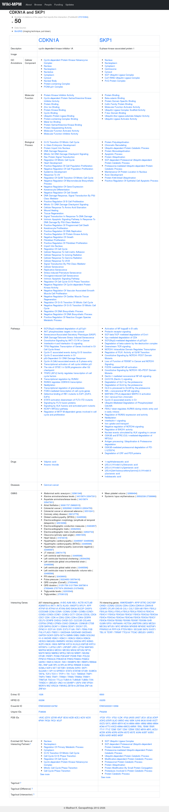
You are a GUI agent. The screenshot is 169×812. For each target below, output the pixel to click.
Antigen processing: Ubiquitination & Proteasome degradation (128, 443)
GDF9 (56, 635)
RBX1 (130, 629)
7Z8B (113, 729)
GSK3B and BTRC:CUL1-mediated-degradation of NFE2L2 (128, 437)
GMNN (69, 635)
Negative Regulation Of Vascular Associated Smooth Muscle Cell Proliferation (69, 292)
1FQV (102, 717)
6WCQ (126, 726)
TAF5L (42, 673)
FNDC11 (56, 632)
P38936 (42, 711)
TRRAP (117, 632)
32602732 (88, 531)
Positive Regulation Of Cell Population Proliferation (68, 165)
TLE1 (73, 673)
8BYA (143, 729)
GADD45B (76, 632)
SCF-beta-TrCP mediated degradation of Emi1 (126, 334)
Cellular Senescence (54, 266)
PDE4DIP (65, 656)
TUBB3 (84, 679)
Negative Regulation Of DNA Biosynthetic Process (68, 314)
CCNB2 (82, 611)
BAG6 (74, 608)
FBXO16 (150, 611)
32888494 (131, 493)
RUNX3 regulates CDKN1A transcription (63, 381)
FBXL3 (111, 611)
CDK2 (61, 617)
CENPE (103, 608)
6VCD (114, 726)
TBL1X (103, 632)
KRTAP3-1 (44, 647)
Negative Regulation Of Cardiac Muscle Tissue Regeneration (66, 298)
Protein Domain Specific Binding (120, 101)
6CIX (88, 717)
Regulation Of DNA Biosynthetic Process (63, 311)
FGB (90, 629)
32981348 (76, 493)
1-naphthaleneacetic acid (117, 461)
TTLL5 (59, 679)
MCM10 (50, 650)
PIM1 (79, 656)
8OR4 (120, 732)
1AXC (41, 717)
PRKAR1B (61, 658)
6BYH (120, 723)
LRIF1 (59, 647)
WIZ (49, 685)
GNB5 (82, 635)
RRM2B (77, 664)
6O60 (102, 726)
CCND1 (89, 611)
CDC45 (79, 614)
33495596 (81, 517)
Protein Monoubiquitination (117, 151)
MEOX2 (66, 650)
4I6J (127, 720)
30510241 (89, 511)
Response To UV (52, 174)
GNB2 (76, 635)
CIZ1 (70, 620)
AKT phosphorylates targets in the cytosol (64, 331)
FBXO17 (104, 614)
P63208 (103, 711)
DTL (85, 626)
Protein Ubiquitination (115, 156)
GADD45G (87, 632)
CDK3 (67, 617)
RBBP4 (85, 661)
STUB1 (84, 670)
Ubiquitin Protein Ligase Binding (59, 115)
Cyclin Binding (51, 112)
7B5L (139, 726)
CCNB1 (74, 611)
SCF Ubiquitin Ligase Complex (119, 74)
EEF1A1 (52, 629)
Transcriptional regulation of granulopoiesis (64, 387)
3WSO (121, 720)
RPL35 (63, 664)
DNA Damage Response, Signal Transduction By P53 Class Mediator (69, 197)
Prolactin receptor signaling (118, 331)
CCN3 (52, 611)
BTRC (143, 602)
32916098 (61, 522)
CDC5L (86, 614)
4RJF (60, 717)
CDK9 (132, 605)
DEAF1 (71, 626)
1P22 (125, 717)
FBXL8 (133, 611)
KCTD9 (127, 623)
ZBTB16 (72, 685)
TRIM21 (63, 676)
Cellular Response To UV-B (57, 260)
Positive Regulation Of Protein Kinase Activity (66, 234)
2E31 (143, 717)
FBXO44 (120, 617)
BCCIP (81, 608)
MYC (118, 626)
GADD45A (65, 632)
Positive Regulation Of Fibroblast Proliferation (65, 243)
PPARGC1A (105, 629)
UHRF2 (150, 632)
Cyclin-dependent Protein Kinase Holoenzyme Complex (66, 61)
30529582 (67, 508)
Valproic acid (50, 461)
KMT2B (84, 644)
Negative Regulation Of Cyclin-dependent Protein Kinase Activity (67, 286)
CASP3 (88, 608)
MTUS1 (111, 626)
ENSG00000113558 (109, 705)
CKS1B (118, 608)
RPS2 (70, 664)
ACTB (81, 602)
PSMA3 (77, 658)
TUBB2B (76, 679)
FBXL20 (103, 611)
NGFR (42, 653)
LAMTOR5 (137, 623)
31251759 (63, 585)
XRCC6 (54, 685)
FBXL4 (118, 611)
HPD (84, 641)
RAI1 (64, 661)
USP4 (78, 682)
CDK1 (48, 617)
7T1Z (107, 729)
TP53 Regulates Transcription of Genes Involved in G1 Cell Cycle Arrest (70, 348)
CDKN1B (149, 605)
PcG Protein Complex (115, 80)
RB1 (79, 661)
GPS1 (109, 623)
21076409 (78, 588)
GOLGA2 (90, 635)
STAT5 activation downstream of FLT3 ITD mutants (68, 399)
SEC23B (138, 629)
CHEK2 (57, 620)
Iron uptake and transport (117, 423)
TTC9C (134, 632)
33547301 (91, 496)
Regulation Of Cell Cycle (55, 248)
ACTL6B (88, 602)
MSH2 (74, 650)
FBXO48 (129, 617)
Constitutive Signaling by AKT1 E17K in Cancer (66, 340)
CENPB (49, 620)
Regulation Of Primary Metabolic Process (64, 747)
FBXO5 (136, 617)
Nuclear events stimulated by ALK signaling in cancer (130, 432)
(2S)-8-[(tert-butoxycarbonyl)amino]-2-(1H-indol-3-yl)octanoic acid (128, 472)
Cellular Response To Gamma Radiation (63, 257)
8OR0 (108, 732)
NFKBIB (133, 626)
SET (54, 667)
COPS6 (42, 623)
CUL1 (125, 608)
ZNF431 (42, 688)
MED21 (152, 623)
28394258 (84, 558)
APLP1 (82, 605)
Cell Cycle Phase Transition (57, 770)
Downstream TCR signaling (118, 346)
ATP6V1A (53, 608)
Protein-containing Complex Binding (61, 118)
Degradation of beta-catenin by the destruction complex (131, 343)
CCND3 (49, 614)
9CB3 (102, 735)
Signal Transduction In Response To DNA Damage (68, 216)
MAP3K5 (89, 647)
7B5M (145, 726)
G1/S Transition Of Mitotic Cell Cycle (61, 142)
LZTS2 (81, 647)
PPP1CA (116, 629)
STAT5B (77, 670)
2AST (138, 717)
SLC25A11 (44, 670)
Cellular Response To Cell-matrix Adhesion (64, 251)
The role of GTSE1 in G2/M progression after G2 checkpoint (67, 369)
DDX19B (139, 608)
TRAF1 (55, 676)
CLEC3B (78, 620)
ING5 (54, 644)
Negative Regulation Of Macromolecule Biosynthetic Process (69, 182)
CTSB (91, 623)
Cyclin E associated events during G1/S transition (68, 352)
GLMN (103, 623)
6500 (102, 694)
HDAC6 (86, 638)
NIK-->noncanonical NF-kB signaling (122, 390)
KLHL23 (77, 644)
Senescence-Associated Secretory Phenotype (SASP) (70, 334)
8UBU (151, 732)
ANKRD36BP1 (127, 602)
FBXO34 (154, 614)
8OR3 (114, 732)
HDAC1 (55, 638)
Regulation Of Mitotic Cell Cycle (59, 159)
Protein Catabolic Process (117, 773)
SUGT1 (152, 629)
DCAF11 (56, 626)
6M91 (137, 723)
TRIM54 (78, 676)
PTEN (124, 629)
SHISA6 (70, 667)
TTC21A (126, 632)
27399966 (151, 496)
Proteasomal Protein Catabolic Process (123, 761)
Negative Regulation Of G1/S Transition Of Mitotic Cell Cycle (70, 307)
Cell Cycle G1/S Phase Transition (60, 755)
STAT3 (69, 670)
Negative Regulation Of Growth (58, 237)
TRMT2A (43, 679)
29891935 (80, 534)
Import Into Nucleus (53, 245)
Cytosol (47, 77)
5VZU (102, 723)
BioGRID (18, 31)
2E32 (149, 717)
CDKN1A (49, 39)
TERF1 (110, 632)
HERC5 (42, 641)
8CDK (102, 732)
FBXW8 (142, 620)
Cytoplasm (49, 74)
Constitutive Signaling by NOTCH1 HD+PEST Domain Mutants (130, 371)
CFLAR (111, 608)
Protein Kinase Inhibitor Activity (59, 95)
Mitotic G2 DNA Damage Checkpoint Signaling (66, 153)
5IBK (132, 720)
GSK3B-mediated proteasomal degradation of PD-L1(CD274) (128, 449)
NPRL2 (63, 653)
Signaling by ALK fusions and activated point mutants (69, 405)
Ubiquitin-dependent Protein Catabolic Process (127, 148)
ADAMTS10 (44, 605)
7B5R (151, 726)
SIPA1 (78, 667)
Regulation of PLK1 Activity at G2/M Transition (127, 352)
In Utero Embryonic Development (60, 145)
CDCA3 (118, 605)
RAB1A (50, 661)
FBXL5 (125, 611)
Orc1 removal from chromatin (119, 396)
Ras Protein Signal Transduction (59, 156)
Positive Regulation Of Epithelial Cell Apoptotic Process (131, 180)
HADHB (47, 638)
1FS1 (108, 717)
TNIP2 (42, 676)
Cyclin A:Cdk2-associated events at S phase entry (68, 361)
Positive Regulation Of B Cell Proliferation (64, 201)
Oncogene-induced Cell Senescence (61, 275)
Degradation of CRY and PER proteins (123, 453)
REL (41, 664)
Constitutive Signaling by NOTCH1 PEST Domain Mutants (128, 357)
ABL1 (74, 602)
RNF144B (48, 664)
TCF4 (48, 673)
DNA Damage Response (55, 151)
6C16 (126, 723)
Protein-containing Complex (57, 83)
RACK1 (57, 661)
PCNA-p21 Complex (53, 86)
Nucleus (48, 65)
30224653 (64, 579)
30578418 (74, 579)
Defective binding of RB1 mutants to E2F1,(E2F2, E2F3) (67, 395)
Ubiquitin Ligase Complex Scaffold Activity (125, 109)
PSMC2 (85, 658)
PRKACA (51, 658)
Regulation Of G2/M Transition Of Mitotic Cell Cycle (68, 177)
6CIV (83, 717)
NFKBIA (125, 626)
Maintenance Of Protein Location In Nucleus (126, 171)
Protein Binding (51, 104)
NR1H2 (70, 653)
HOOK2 (69, 641)
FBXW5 (126, 620)
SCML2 (42, 667)
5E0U (65, 717)
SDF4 (49, 667)
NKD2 (48, 653)
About (29, 4)
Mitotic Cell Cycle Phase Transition (60, 767)
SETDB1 (61, 667)
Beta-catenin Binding (115, 98)
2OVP (155, 717)
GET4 (63, 635)
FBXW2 (118, 620)
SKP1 (106, 39)
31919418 (62, 537)
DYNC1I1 (43, 629)
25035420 (68, 588)
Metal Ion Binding (52, 121)
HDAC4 (79, 638)
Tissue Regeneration (54, 213)
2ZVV (47, 717)
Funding (58, 4)
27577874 (58, 588)
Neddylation (49, 384)
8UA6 (138, 732)
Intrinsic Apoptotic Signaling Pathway (62, 278)
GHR (149, 620)
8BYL (149, 729)
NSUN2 (85, 653)
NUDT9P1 (151, 626)
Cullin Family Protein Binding (118, 104)
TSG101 (52, 679)
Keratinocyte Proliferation (56, 228)
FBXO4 (103, 617)
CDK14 (54, 617)
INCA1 (48, 644)
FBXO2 (111, 614)
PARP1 (49, 656)
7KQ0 (47, 720)
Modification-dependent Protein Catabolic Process (128, 758)
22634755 (87, 508)
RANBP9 (72, 661)
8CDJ (155, 729)
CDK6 (80, 617)
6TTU (108, 726)
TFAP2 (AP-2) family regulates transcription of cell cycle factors (68, 374)
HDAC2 (71, 638)
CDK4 (74, 617)
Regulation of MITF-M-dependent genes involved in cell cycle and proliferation (70, 413)
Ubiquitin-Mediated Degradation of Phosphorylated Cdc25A (128, 404)
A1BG (63, 602)
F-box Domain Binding (115, 112)
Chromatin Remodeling (115, 145)
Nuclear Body (50, 80)
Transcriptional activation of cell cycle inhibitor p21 (68, 364)
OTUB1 (42, 656)
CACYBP (151, 602)
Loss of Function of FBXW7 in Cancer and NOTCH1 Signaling (129, 363)
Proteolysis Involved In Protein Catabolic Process (128, 770)
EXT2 (65, 629)
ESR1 (59, 629)
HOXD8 (77, 641)
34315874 (81, 496)
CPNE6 (57, 623)
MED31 (58, 650)
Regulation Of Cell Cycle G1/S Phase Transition (67, 281)
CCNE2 (65, 614)
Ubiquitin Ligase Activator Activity (121, 118)
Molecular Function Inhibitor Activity (61, 133)
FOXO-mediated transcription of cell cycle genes (67, 390)
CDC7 (41, 617)
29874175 (60, 552)
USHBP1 (70, 682)
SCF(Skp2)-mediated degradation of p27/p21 (65, 328)
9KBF (120, 735)
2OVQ (102, 720)
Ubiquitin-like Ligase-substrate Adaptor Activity (127, 115)
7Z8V (124, 729)
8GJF (59, 720)
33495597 (78, 540)
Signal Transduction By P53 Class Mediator (64, 263)
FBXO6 (144, 617)
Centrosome (110, 68)
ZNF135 (88, 685)
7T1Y (102, 729)
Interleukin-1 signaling (115, 420)
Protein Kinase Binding (55, 109)
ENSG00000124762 (48, 705)
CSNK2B (83, 623)
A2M (69, 602)
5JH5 (137, 720)
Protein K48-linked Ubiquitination (120, 177)
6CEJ (77, 717)
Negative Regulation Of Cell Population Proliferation (68, 168)
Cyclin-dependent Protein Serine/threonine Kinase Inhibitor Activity (67, 99)
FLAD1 (47, 632)
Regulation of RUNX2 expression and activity (126, 414)
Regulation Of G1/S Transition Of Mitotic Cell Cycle (68, 302)
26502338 (141, 496)
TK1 (68, 673)
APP (89, 605)
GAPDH (42, 635)
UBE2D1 (53, 682)
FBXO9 (110, 620)
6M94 (155, 723)
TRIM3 (70, 676)
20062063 (75, 528)
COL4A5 (87, 620)
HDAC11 (63, 638)
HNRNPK (60, 641)
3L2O (114, 720)
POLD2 (86, 656)
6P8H (41, 720)
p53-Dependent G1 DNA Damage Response (65, 358)
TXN (91, 679)
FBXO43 (111, 617)
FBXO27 (129, 614)
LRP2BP (67, 647)
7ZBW (131, 729)
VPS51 (89, 682)
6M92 (143, 723)
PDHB (73, 656)
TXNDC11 (43, 682)
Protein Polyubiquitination (117, 142)
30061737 (65, 505)
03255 (102, 700)
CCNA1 (58, 611)
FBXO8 (103, 620)
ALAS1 (66, 605)
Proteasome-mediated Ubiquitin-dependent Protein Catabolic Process (129, 167)
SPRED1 (60, 670)
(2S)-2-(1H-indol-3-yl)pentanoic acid (121, 467)
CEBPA (87, 617)
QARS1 (42, 661)
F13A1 (72, 629)
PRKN (70, 658)
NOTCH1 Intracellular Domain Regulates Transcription (130, 349)
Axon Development (114, 174)
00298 (41, 700)
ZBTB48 (80, 685)
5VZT (155, 720)
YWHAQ (63, 685)
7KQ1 (53, 720)
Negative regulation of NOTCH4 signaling (124, 426)
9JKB (108, 735)
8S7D (126, 732)
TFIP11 (62, 673)
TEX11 (54, 673)
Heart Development (53, 162)
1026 (41, 694)
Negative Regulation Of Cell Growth (61, 192)
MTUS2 (80, 650)
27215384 (83, 16)
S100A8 (85, 664)
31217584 (73, 585)
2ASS (132, 717)
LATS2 (52, 647)
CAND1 (103, 605)
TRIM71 (86, 676)
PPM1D (42, 658)
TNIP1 (89, 673)
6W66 (120, 726)
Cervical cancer (51, 484)
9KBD (114, 735)
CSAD (65, 623)
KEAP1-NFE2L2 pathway (56, 408)
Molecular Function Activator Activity (61, 130)
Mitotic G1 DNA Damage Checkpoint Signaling (66, 204)
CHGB (65, 620)
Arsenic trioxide (51, 464)
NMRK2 (55, 653)
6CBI (71, 717)
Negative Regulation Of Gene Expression (63, 186)
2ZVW (54, 717)
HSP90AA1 (118, 623)
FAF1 (78, 629)
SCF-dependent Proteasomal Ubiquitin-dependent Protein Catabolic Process (128, 161)
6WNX (133, 726)
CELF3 (42, 620)
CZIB (41, 626)
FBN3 (84, 629)
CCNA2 (66, 611)
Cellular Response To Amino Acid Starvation (65, 207)
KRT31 (92, 644)
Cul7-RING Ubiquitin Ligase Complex (122, 77)
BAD (68, 608)
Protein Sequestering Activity (58, 127)
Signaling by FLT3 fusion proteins (60, 402)
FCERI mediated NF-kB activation (121, 367)
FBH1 (146, 608)
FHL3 (41, 632)
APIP (137, 602)
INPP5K (62, 644)
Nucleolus (48, 71)
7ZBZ (137, 729)
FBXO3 (136, 614)
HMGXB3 (50, 641)
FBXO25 (120, 614)
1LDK (120, 717)
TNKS (48, 676)
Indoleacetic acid (113, 476)
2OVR (109, 720)
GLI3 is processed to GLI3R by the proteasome (127, 387)
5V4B (149, 720)
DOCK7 (79, 626)
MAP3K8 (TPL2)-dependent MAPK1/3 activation (128, 393)
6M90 (132, 723)
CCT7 (72, 614)
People (48, 4)
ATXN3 (62, 608)
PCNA (57, 656)
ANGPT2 (74, 605)
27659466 (72, 582)
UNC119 (62, 682)
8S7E (132, 732)
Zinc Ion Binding (51, 106)
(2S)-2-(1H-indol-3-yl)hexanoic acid (121, 464)
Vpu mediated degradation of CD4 (121, 337)
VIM (84, 682)
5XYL (108, 723)
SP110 (52, 670)
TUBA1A (67, 679)
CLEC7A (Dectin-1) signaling (118, 379)
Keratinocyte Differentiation (57, 189)
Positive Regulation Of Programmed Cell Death (66, 225)
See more (45, 774)
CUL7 (131, 608)
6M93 (149, 723)
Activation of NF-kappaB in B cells (121, 328)
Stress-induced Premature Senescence (62, 272)
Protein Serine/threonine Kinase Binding (63, 124)
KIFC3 (69, 644)
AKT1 (53, 605)
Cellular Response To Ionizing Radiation (63, 254)
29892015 (75, 505)
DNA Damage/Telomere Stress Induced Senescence (69, 337)
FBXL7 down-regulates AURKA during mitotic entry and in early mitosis (131, 410)
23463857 (91, 525)
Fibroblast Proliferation (54, 240)
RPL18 (56, 664)
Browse (38, 4)
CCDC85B (43, 611)
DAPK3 (47, 626)
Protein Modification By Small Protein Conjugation (128, 767)
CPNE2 (50, 623)
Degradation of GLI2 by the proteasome (123, 384)
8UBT (144, 732)
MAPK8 (42, 650)
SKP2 (145, 629)
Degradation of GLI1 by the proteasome (123, 381)
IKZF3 (42, 644)
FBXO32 (145, 614)
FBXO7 (152, 617)
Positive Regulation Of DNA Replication (63, 231)
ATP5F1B (43, 608)
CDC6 (93, 614)
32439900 (61, 576)
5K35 (143, 720)
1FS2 (114, 717)
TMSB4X (81, 673)
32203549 (67, 591)
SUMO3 (93, 670)
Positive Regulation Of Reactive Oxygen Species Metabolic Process (67, 319)
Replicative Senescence (55, 269)
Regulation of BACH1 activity (119, 429)
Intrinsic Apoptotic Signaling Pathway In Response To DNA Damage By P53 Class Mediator (69, 221)
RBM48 (92, 661)
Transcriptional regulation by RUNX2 (61, 379)
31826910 (77, 508)
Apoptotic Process (113, 153)
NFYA (88, 650)
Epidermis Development (55, 171)
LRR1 (74, 647)
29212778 (73, 514)
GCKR (50, 635)
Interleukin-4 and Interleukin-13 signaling (63, 343)
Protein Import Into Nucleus (57, 148)
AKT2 (59, 605)
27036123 (62, 594)
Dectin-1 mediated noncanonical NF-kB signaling (128, 376)
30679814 (83, 585)
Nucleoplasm (50, 68)
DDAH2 (64, 626)
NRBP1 (78, 653)
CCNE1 (57, 614)
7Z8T (119, 729)
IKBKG (90, 641)
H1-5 (41, 638)
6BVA (114, 723)
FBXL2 (153, 608)
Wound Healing (51, 210)
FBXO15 (141, 611)
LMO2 (145, 623)
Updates (70, 4)
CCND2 (42, 614)
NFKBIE (142, 626)
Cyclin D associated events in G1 (60, 355)
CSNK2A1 (73, 623)
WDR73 (42, 685)
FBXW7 (134, 620)
